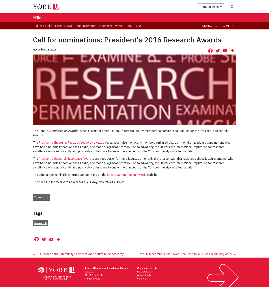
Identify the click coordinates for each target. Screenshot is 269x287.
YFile (37, 17)
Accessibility (144, 275)
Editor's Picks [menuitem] (43, 26)
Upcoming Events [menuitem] (111, 26)
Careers (141, 278)
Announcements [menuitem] (85, 26)
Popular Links (210, 7)
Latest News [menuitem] (63, 26)
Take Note (41, 197)
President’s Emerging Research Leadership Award (71, 142)
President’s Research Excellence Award (65, 158)
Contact (229, 26)
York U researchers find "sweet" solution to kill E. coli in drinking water (187, 254)
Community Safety (147, 268)
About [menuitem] (133, 26)
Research (40, 223)
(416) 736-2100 (94, 275)
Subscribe (210, 26)
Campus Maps (92, 278)
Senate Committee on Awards (126, 175)
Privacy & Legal (145, 271)
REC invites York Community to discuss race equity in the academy (78, 254)
